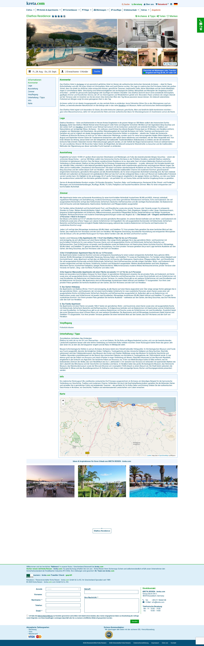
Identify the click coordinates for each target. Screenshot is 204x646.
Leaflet (149, 455)
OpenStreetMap (163, 455)
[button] (33, 10)
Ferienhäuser (71, 10)
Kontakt (173, 643)
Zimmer (31, 91)
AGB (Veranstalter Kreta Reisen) (120, 643)
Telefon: (38, 605)
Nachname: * (37, 600)
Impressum (155, 643)
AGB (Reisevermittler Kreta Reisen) (94, 643)
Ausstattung (33, 89)
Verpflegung (33, 94)
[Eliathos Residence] (118, 424)
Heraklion (122, 105)
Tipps (152, 16)
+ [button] (63, 400)
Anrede (39, 589)
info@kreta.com (158, 602)
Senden (135, 621)
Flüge (86, 10)
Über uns (165, 643)
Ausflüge (117, 10)
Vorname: (38, 594)
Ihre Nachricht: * (91, 597)
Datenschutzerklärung (45, 616)
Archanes (142, 16)
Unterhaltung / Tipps (36, 97)
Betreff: (87, 589)
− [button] (63, 403)
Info (29, 100)
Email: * (39, 611)
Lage (30, 86)
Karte (30, 103)
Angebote (156, 10)
